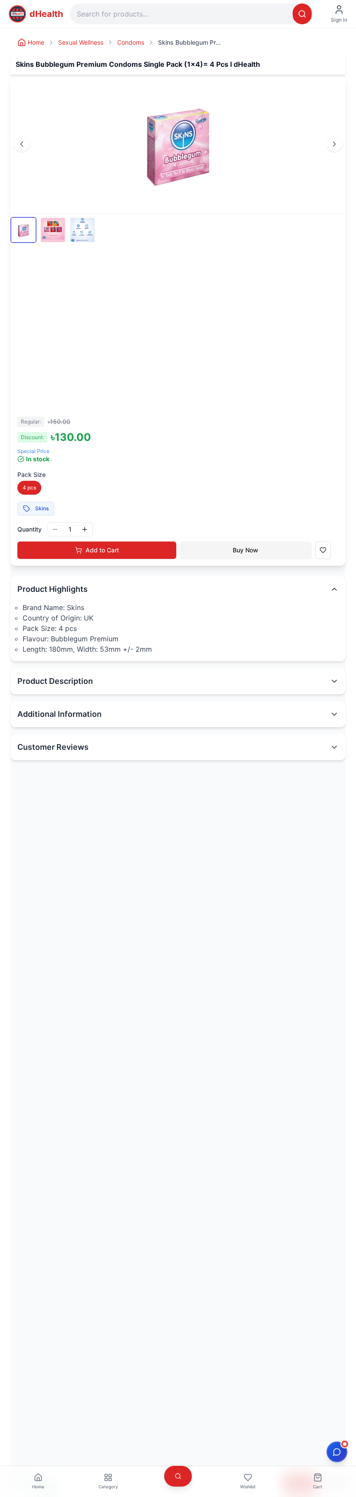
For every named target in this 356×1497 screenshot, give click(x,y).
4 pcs (29, 487)
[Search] (302, 13)
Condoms (130, 42)
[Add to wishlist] (323, 550)
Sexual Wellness (80, 42)
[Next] (334, 144)
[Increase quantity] (84, 529)
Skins (42, 508)
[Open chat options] (336, 1451)
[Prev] (22, 144)
